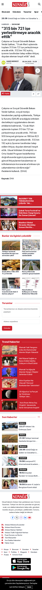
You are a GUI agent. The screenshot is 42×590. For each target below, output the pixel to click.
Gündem (16, 12)
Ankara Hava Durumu (13, 527)
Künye (6, 549)
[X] (17, 518)
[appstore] (21, 561)
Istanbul (23, 458)
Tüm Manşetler (10, 538)
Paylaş (7, 93)
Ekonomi (6, 12)
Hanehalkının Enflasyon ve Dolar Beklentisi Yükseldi (29, 292)
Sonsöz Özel (17, 555)
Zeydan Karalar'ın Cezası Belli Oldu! (28, 474)
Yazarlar (27, 12)
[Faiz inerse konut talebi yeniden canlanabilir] (31, 245)
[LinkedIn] (25, 518)
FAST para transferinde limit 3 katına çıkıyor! (10, 292)
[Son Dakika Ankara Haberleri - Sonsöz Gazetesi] (21, 4)
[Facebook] (13, 518)
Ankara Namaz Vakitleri (13, 530)
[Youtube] (29, 518)
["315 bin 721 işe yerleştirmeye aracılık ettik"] (21, 78)
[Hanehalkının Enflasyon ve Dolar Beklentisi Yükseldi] (31, 283)
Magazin (23, 446)
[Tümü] (39, 417)
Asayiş (6, 555)
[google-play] (21, 568)
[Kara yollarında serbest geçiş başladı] (31, 265)
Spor (36, 12)
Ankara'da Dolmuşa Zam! (26, 428)
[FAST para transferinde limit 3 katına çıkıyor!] (11, 283)
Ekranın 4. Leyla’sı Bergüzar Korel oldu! (29, 486)
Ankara (22, 423)
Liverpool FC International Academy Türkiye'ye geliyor (29, 463)
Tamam (29, 587)
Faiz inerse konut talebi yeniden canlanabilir (29, 253)
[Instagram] (21, 518)
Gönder (7, 328)
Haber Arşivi (9, 543)
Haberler (5, 24)
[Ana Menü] (3, 4)
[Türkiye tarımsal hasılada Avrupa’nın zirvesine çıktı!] (11, 245)
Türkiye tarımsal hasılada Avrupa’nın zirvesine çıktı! (10, 253)
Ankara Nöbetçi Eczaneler (14, 525)
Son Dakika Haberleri (13, 540)
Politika (14, 552)
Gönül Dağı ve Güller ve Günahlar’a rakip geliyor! (21, 18)
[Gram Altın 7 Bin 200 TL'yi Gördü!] (11, 265)
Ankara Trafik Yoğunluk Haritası (16, 532)
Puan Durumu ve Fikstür (13, 535)
